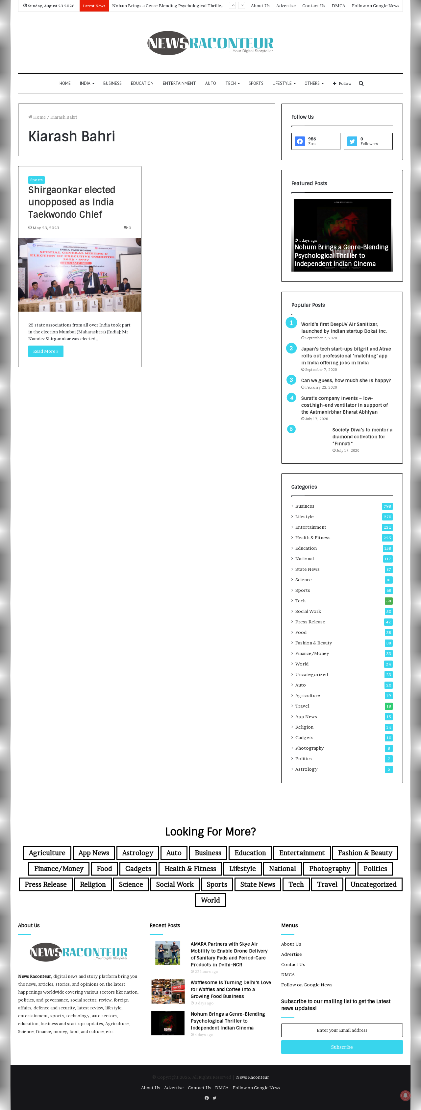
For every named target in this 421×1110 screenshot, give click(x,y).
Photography (309, 748)
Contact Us (313, 5)
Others (312, 83)
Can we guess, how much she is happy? (346, 380)
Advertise (286, 5)
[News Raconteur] (210, 42)
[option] (342, 235)
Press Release (310, 621)
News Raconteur (34, 976)
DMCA (338, 5)
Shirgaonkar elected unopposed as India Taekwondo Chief (71, 202)
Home (65, 83)
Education (142, 83)
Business (112, 83)
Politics (303, 758)
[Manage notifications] (405, 1095)
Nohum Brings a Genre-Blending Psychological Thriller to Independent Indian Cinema (341, 255)
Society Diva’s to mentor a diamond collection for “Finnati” (362, 436)
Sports (256, 83)
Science (303, 579)
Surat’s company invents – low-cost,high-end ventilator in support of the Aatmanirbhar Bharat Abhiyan (344, 405)
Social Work (308, 611)
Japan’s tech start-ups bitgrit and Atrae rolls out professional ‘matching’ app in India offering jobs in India (346, 356)
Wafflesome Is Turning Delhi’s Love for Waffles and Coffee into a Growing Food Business (231, 989)
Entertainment (179, 83)
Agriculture (307, 695)
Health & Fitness (313, 537)
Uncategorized (311, 674)
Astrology (306, 769)
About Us (260, 5)
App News (306, 716)
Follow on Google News (375, 5)
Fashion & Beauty (313, 642)
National (304, 558)
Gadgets (304, 737)
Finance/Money (312, 653)
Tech (230, 83)
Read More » (46, 351)
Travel (302, 706)
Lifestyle (282, 83)
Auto (210, 83)
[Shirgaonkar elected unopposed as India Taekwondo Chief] (79, 275)
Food (301, 632)
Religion (304, 727)
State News (307, 569)
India (85, 83)
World (302, 663)
